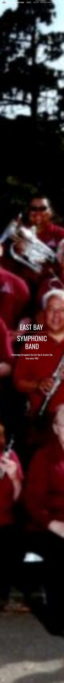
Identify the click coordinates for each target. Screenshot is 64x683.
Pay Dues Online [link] (45, 2)
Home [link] (29, 2)
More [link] (55, 2)
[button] (62, 2)
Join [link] (34, 2)
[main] (32, 341)
